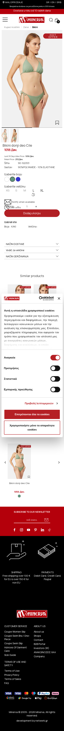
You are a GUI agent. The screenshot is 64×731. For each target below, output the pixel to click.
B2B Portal (39, 644)
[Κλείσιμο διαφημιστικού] (59, 298)
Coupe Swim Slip (13, 643)
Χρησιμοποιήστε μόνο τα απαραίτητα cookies (32, 427)
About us (39, 631)
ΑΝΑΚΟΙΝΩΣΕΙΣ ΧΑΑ (45, 652)
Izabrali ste (10, 222)
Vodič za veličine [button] (15, 250)
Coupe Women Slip (14, 631)
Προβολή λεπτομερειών (39, 403)
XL (42, 190)
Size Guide (10, 655)
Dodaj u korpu (32, 213)
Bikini (35, 27)
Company (39, 656)
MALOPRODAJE (14, 2)
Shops (37, 635)
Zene (26, 27)
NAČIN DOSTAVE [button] (15, 244)
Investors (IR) (41, 648)
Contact (38, 639)
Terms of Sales (12, 679)
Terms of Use (12, 670)
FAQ (6, 683)
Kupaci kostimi (12, 27)
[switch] (55, 368)
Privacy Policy (11, 674)
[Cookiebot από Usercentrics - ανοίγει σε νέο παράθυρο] (40, 298)
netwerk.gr (41, 720)
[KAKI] (12, 179)
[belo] (6, 179)
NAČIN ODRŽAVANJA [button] (17, 256)
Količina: (9, 206)
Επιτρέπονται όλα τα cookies (32, 414)
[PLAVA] (18, 179)
